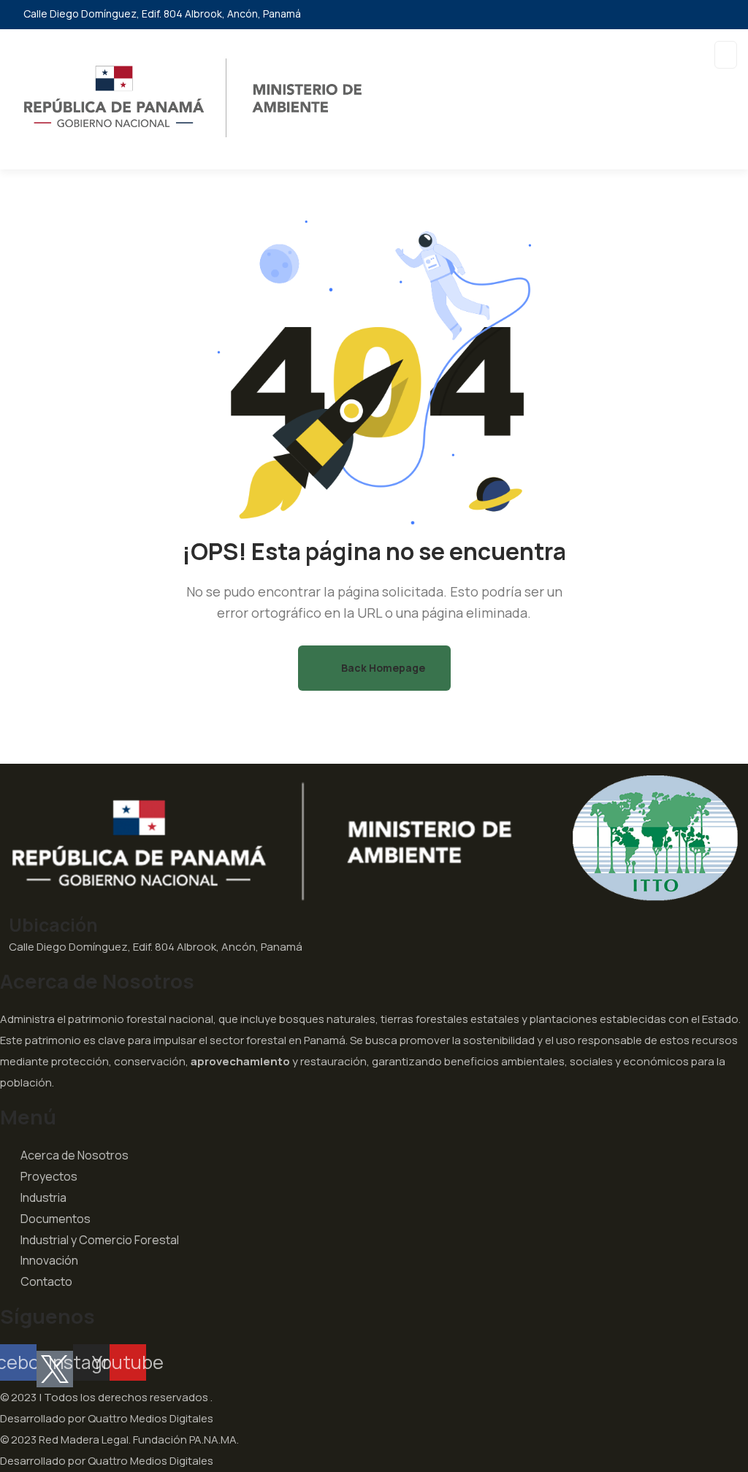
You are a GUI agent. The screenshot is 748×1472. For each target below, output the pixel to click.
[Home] (374, 838)
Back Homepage (382, 668)
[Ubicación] (4, 921)
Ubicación (53, 924)
